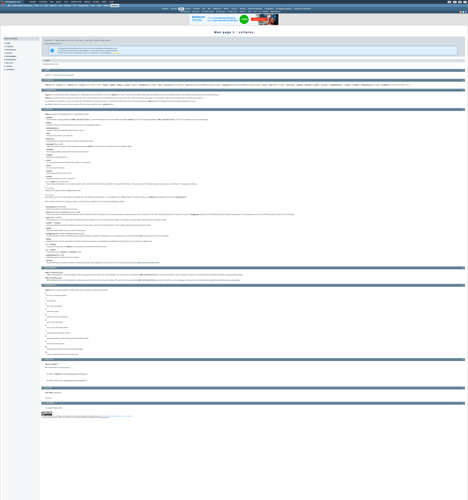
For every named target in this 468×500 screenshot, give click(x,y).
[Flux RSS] (461, 12)
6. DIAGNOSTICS (10, 60)
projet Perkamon (112, 50)
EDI (74, 5)
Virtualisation (269, 9)
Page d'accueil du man (53, 44)
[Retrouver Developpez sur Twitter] (463, 12)
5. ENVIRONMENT (10, 56)
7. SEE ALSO (8, 63)
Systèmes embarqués (255, 9)
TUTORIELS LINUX (207, 12)
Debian (86, 50)
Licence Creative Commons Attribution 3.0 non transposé (116, 416)
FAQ (51, 2)
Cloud (36, 5)
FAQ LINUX (196, 12)
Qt (260, 12)
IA (41, 5)
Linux (181, 9)
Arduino (188, 9)
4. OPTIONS (8, 53)
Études (96, 2)
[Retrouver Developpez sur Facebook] (466, 12)
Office (99, 5)
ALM (46, 5)
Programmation (83, 5)
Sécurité (242, 9)
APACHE (265, 12)
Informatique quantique (284, 9)
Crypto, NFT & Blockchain (302, 9)
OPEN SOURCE (275, 12)
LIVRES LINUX (232, 12)
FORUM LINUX (185, 12)
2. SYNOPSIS (8, 46)
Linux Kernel (96, 50)
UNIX (250, 12)
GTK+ (255, 12)
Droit (104, 2)
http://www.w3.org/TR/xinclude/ (149, 263)
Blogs (58, 2)
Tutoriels (43, 2)
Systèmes (115, 5)
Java (60, 5)
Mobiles (106, 5)
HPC (203, 9)
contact (58, 393)
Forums (32, 2)
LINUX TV (242, 12)
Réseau (226, 9)
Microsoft (53, 5)
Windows (174, 9)
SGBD (93, 5)
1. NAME (7, 43)
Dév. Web (67, 5)
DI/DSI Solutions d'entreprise (22, 5)
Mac (209, 9)
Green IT (234, 9)
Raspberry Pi (217, 9)
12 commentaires (105, 53)
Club (111, 2)
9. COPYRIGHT (9, 69)
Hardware (196, 9)
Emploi (87, 2)
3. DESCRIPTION (10, 50)
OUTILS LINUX (221, 12)
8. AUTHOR (8, 66)
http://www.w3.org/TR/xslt (78, 380)
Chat (65, 2)
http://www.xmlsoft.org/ (79, 374)
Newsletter (76, 2)
